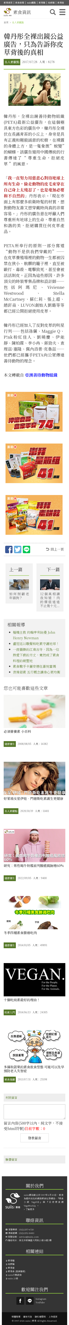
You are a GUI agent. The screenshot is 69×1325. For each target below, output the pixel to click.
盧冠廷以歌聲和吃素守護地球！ (36, 643)
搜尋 (53, 12)
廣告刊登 (27, 1316)
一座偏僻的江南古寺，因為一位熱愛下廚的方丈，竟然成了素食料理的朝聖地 (36, 655)
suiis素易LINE (30, 1301)
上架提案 (53, 1316)
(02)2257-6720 (26, 1229)
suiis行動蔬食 (15, 1274)
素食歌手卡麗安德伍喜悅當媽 (34, 666)
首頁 (6, 22)
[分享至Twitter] (17, 550)
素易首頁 (8, 2)
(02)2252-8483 (26, 1232)
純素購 (51, 2)
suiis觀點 (31, 2)
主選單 (62, 12)
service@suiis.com (29, 1236)
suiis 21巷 (13, 1278)
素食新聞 (19, 2)
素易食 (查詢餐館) (16, 1271)
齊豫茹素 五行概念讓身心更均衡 (36, 672)
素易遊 (60, 2)
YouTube (40, 1302)
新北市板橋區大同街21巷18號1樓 (35, 1240)
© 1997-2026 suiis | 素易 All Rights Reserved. (34, 1320)
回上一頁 (57, 549)
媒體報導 (16, 1316)
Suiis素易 (20, 1301)
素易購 (42, 2)
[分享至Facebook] (9, 550)
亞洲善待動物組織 (41, 375)
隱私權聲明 (40, 1316)
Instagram (41, 1298)
